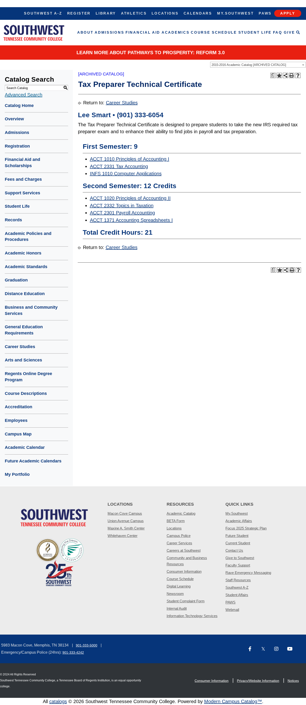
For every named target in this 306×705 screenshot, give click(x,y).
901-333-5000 (86, 645)
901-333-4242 (73, 652)
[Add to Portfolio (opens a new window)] (279, 75)
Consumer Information (184, 571)
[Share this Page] (285, 75)
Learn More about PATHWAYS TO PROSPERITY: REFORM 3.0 (150, 52)
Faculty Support (237, 565)
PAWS (230, 602)
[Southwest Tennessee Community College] (34, 32)
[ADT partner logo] (60, 562)
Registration (17, 146)
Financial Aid (143, 32)
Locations (165, 13)
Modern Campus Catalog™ (233, 701)
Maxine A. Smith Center (126, 528)
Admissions (109, 32)
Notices (293, 681)
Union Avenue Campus (126, 521)
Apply (287, 13)
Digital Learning (179, 586)
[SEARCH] (298, 32)
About (85, 32)
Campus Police (179, 536)
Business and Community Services (31, 310)
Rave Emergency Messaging (248, 573)
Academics (175, 32)
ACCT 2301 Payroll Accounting (122, 212)
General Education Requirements (24, 329)
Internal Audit (177, 608)
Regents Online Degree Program (28, 376)
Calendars (198, 13)
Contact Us (234, 550)
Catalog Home (19, 105)
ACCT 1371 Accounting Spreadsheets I (131, 220)
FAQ (277, 32)
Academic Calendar (25, 447)
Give (289, 32)
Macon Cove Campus (125, 513)
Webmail (232, 610)
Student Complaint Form (186, 601)
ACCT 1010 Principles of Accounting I (129, 159)
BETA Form (176, 521)
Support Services (22, 193)
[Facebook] (252, 649)
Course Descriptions (26, 393)
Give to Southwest (239, 558)
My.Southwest (235, 13)
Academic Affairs (238, 521)
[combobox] (258, 65)
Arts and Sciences (23, 360)
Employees (16, 420)
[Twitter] (265, 649)
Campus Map (18, 434)
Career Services (179, 543)
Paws (265, 13)
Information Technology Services (192, 616)
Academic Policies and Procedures (28, 236)
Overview (14, 119)
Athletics (134, 13)
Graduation (16, 280)
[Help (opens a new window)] (298, 75)
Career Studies (20, 346)
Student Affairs (236, 595)
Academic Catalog (181, 513)
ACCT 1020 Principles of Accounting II (130, 198)
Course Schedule (214, 32)
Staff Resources (238, 580)
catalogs (58, 701)
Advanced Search (23, 94)
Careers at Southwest (184, 550)
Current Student (237, 543)
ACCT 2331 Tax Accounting (119, 166)
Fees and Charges (23, 179)
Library (106, 13)
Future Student (236, 536)
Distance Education (25, 293)
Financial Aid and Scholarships (22, 162)
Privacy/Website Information (258, 681)
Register (79, 13)
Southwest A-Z (43, 13)
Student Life (255, 32)
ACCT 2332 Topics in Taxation (121, 205)
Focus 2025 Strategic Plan (246, 528)
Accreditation (18, 406)
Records (13, 219)
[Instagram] (278, 649)
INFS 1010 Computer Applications (126, 173)
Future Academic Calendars (33, 461)
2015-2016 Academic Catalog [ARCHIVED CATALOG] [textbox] (249, 65)
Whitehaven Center (122, 536)
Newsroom (175, 594)
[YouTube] (291, 649)
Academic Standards (26, 266)
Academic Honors (23, 253)
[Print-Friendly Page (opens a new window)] (291, 75)
